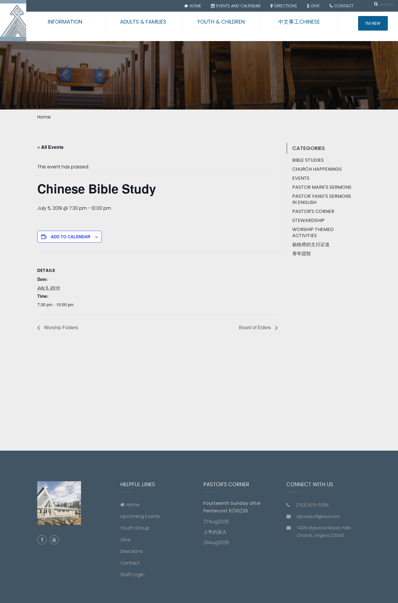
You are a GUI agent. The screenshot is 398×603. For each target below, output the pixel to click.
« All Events (50, 147)
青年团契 (301, 253)
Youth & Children (221, 21)
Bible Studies (308, 160)
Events (300, 178)
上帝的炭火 (215, 532)
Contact (343, 6)
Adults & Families (143, 21)
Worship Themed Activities (313, 232)
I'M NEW (373, 23)
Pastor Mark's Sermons (321, 187)
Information (65, 21)
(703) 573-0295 (312, 505)
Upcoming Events (140, 516)
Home (195, 6)
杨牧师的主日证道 (311, 244)
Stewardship (308, 220)
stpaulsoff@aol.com (318, 516)
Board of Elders (255, 327)
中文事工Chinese (299, 21)
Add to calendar (70, 236)
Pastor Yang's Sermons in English (321, 199)
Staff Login (132, 574)
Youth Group (134, 528)
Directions (285, 6)
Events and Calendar (238, 6)
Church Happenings (317, 169)
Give (315, 6)
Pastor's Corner (313, 211)
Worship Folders (60, 327)
